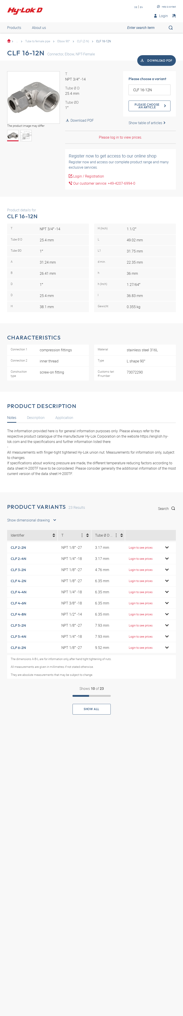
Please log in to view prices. (120, 137)
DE (135, 7)
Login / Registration (88, 176)
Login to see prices (141, 547)
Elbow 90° (63, 41)
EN (141, 7)
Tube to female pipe (37, 41)
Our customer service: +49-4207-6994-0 (103, 183)
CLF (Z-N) (83, 41)
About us (39, 27)
